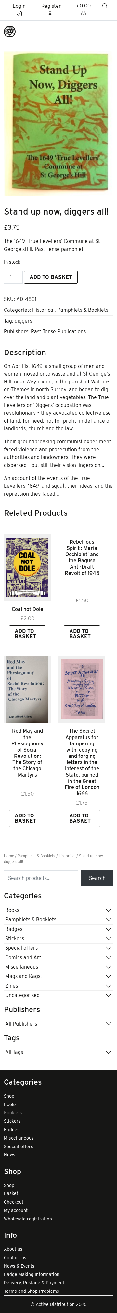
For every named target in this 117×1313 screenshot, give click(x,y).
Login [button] (19, 6)
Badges (13, 929)
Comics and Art (23, 957)
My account (16, 1210)
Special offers (21, 948)
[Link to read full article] (27, 567)
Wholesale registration (28, 1218)
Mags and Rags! (23, 976)
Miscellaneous (21, 967)
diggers (23, 321)
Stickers (14, 938)
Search (97, 878)
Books (12, 910)
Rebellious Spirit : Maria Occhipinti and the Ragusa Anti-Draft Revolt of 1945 (82, 557)
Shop (9, 1096)
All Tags (14, 1052)
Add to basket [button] (25, 634)
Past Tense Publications (58, 331)
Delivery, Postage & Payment (34, 1282)
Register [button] (51, 6)
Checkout (13, 1202)
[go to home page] (10, 31)
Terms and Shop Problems (31, 1291)
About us (13, 1249)
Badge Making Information (31, 1274)
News (9, 1154)
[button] (83, 10)
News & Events (19, 1266)
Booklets (13, 1112)
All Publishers (21, 1024)
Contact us (15, 1257)
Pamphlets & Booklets (82, 310)
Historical (43, 310)
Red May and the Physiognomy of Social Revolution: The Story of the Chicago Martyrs (27, 753)
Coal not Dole (27, 609)
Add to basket (51, 277)
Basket (11, 1193)
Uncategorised (22, 995)
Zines (11, 986)
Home (9, 856)
